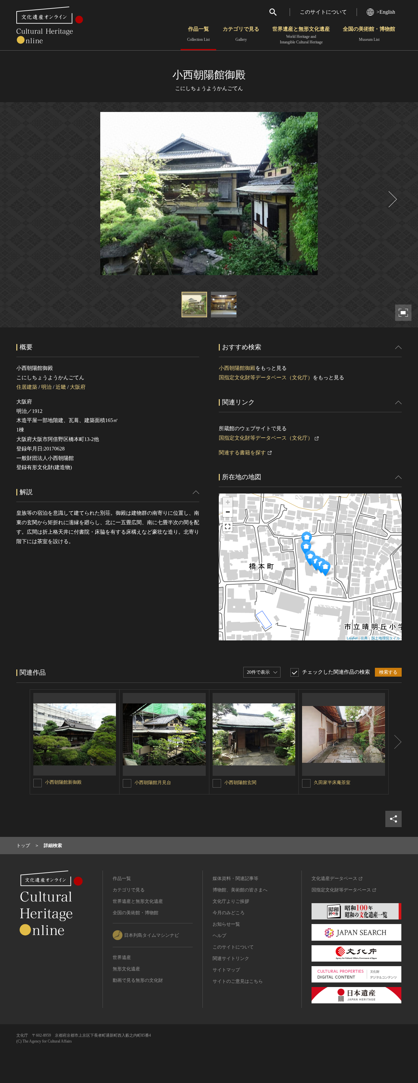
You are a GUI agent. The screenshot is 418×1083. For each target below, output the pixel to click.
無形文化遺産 (126, 968)
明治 (46, 387)
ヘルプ (219, 935)
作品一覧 (198, 34)
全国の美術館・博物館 (369, 34)
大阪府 (78, 387)
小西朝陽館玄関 (240, 782)
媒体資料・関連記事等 (235, 878)
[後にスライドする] (392, 199)
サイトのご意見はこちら (238, 981)
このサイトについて (323, 12)
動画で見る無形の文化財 (138, 980)
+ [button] (228, 502)
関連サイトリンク (231, 958)
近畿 (61, 387)
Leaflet (352, 637)
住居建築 (26, 387)
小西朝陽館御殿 (237, 368)
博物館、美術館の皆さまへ (240, 889)
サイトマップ (226, 969)
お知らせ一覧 (226, 924)
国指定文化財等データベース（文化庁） (266, 377)
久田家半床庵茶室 (332, 782)
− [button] (228, 512)
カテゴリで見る (241, 34)
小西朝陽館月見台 (153, 782)
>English (386, 12)
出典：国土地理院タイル (380, 637)
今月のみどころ (229, 912)
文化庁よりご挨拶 (231, 901)
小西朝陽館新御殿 (63, 782)
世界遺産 (122, 957)
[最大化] (228, 526)
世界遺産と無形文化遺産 (301, 35)
